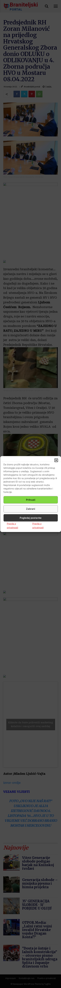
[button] (56, 460)
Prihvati (30, 499)
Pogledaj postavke (30, 517)
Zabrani (30, 508)
